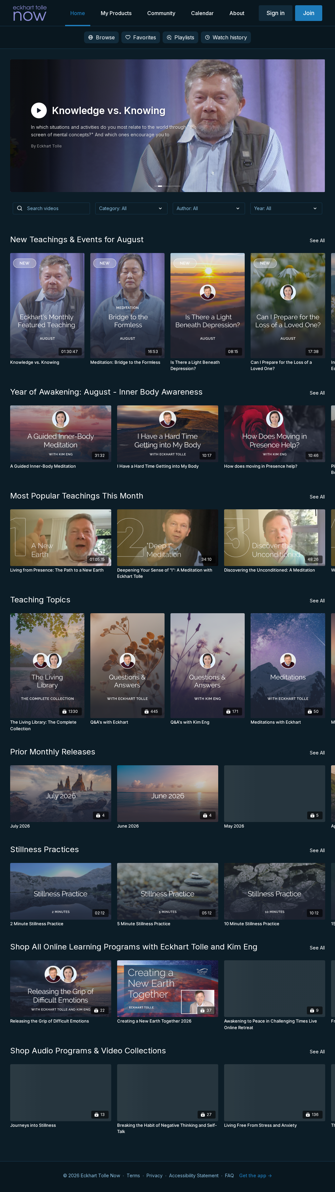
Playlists (184, 37)
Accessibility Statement (194, 1175)
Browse (105, 37)
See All (317, 240)
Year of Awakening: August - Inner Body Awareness (106, 392)
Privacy (155, 1175)
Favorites (144, 37)
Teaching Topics (40, 599)
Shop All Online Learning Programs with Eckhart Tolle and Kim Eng (133, 946)
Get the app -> (255, 1175)
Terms (133, 1175)
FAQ (229, 1175)
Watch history (230, 37)
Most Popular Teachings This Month (76, 495)
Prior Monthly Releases (52, 751)
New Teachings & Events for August (77, 239)
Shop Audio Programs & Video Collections (88, 1050)
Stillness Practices (44, 849)
